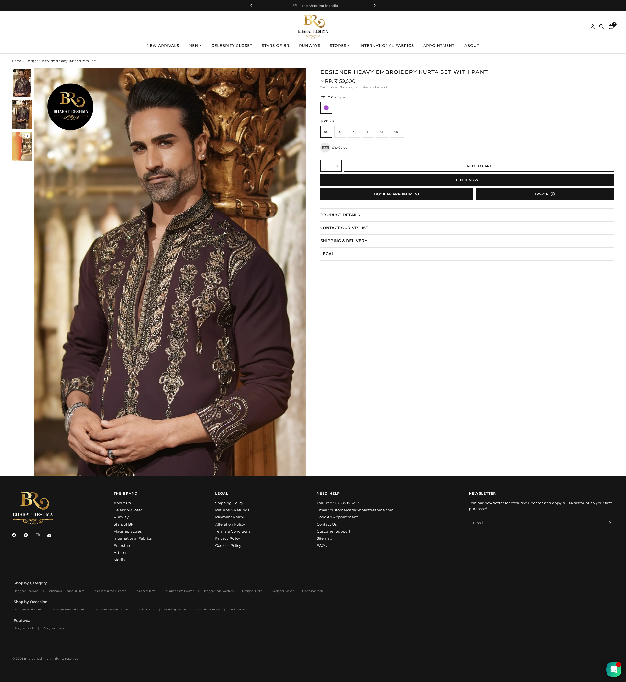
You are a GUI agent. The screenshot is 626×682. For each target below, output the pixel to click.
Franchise (122, 545)
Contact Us (327, 524)
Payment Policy (229, 517)
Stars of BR (124, 524)
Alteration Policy (230, 524)
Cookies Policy (228, 545)
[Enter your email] (609, 522)
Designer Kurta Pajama (178, 591)
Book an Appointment (396, 194)
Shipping (346, 87)
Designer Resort (239, 609)
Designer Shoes (53, 628)
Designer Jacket (283, 591)
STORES (338, 45)
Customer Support (333, 531)
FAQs (322, 545)
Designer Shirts (144, 591)
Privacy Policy (227, 538)
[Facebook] (17, 535)
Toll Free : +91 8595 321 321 (340, 503)
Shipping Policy (229, 503)
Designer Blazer (252, 591)
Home (17, 61)
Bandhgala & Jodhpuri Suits (66, 591)
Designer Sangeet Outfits (111, 609)
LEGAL (327, 253)
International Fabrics (133, 538)
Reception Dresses (208, 609)
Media (119, 559)
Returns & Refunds (232, 510)
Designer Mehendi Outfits (69, 609)
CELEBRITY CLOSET (232, 45)
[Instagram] (41, 535)
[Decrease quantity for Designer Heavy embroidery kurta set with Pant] (324, 165)
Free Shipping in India (317, 6)
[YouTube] (52, 535)
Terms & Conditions (232, 531)
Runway (121, 517)
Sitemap (324, 538)
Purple (326, 108)
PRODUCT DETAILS (340, 215)
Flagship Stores (128, 531)
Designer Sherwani (26, 591)
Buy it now (467, 180)
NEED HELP (328, 493)
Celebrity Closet (128, 510)
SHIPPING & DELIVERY (343, 241)
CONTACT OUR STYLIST (344, 228)
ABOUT (471, 45)
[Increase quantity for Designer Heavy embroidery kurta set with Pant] (337, 165)
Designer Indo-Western (218, 591)
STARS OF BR (275, 45)
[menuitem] (163, 45)
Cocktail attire (146, 609)
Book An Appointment (337, 517)
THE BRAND (126, 493)
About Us (122, 503)
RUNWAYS (309, 45)
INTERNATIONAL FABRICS (387, 45)
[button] (467, 148)
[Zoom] (295, 78)
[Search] (601, 26)
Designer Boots (24, 628)
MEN (193, 45)
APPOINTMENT (439, 45)
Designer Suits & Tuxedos (109, 591)
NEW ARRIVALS (163, 45)
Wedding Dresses (175, 609)
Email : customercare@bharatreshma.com (355, 510)
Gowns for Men (312, 591)
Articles (120, 552)
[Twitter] (29, 535)
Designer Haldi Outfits (28, 609)
